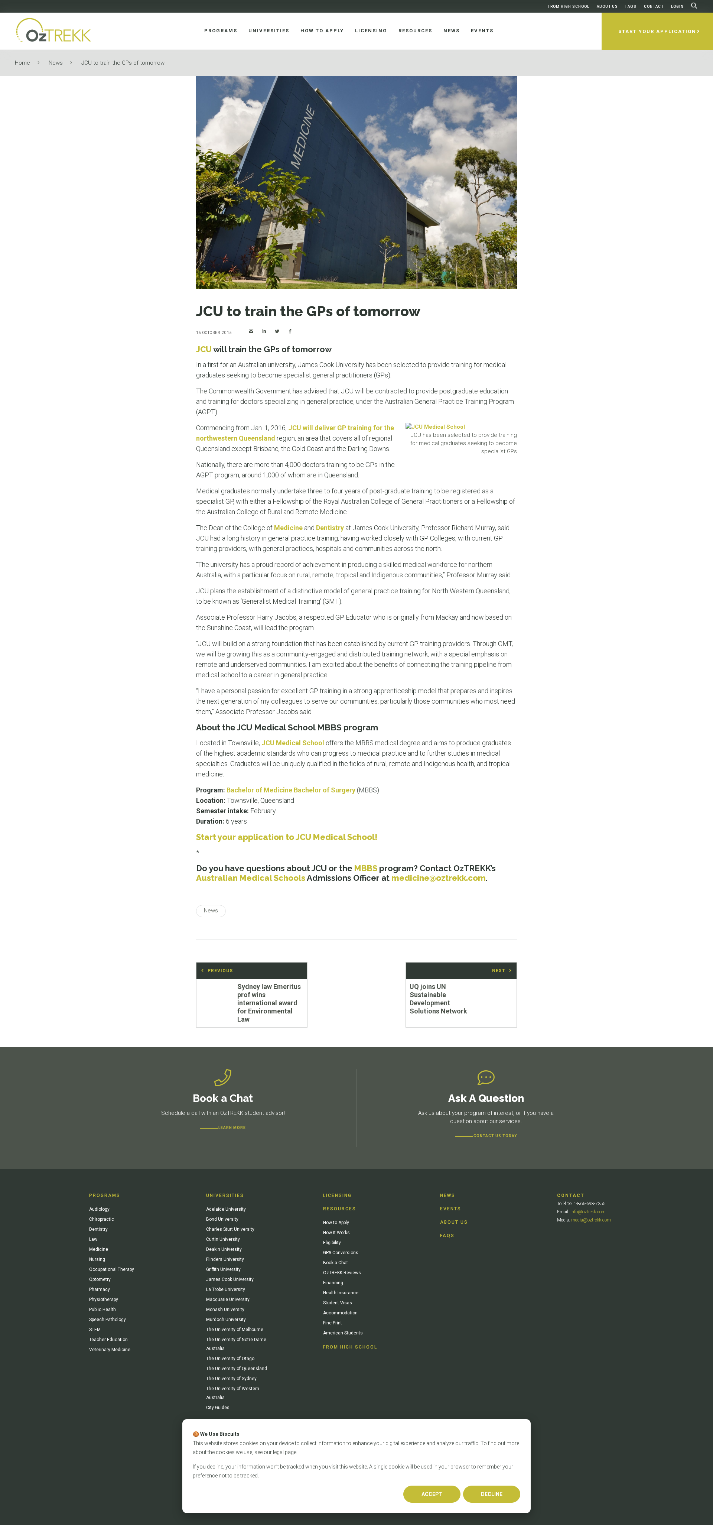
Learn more (232, 1128)
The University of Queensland (236, 1368)
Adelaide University (226, 1209)
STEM (95, 1329)
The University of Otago (230, 1358)
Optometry (100, 1279)
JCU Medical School (292, 743)
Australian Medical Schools (250, 878)
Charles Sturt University (230, 1229)
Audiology (99, 1209)
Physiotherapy (103, 1299)
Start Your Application (657, 31)
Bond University (222, 1219)
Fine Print (332, 1323)
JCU (204, 349)
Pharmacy (99, 1289)
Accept (432, 1494)
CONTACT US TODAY (495, 1136)
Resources (339, 1208)
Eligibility (332, 1242)
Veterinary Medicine (109, 1349)
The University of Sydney (231, 1378)
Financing (333, 1282)
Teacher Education (108, 1339)
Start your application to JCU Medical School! (287, 837)
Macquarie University (228, 1299)
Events (450, 1208)
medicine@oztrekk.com (438, 878)
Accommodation (340, 1312)
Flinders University (225, 1259)
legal (278, 1452)
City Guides (217, 1407)
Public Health (102, 1309)
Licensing (337, 1195)
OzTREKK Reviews (342, 1272)
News (56, 62)
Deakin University (224, 1249)
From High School (568, 6)
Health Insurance (340, 1292)
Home (22, 62)
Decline (491, 1494)
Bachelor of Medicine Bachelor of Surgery (291, 790)
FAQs (631, 6)
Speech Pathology (107, 1319)
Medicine (288, 528)
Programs (104, 1195)
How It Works (336, 1232)
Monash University (225, 1309)
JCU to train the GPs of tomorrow (123, 62)
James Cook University (230, 1279)
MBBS (365, 868)
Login (677, 6)
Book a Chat (335, 1262)
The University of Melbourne (234, 1329)
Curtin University (223, 1239)
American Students (343, 1333)
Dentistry (330, 528)
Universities (225, 1195)
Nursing (97, 1259)
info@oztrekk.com (588, 1211)
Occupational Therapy (111, 1269)
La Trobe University (225, 1289)
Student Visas (337, 1302)
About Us (607, 6)
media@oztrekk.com (591, 1220)
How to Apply (336, 1222)
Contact (654, 6)
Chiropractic (101, 1219)
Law (93, 1239)
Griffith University (223, 1269)
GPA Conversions (340, 1252)
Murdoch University (226, 1319)
